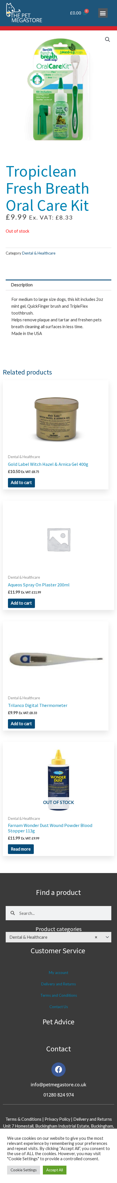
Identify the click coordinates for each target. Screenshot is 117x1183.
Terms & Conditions (23, 1119)
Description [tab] (22, 284)
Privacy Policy (58, 1119)
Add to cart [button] (21, 482)
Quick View (55, 446)
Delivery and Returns (58, 984)
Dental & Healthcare (38, 253)
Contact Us (58, 1006)
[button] (103, 13)
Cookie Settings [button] (24, 1170)
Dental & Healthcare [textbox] (53, 937)
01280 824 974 (58, 1095)
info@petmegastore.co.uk (58, 1084)
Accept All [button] (54, 1170)
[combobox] (58, 937)
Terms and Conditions (58, 995)
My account (58, 972)
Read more (21, 849)
